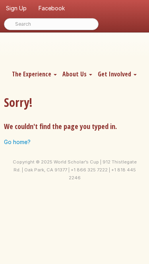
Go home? (17, 142)
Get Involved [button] (115, 74)
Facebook (52, 8)
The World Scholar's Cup (74, 50)
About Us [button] (75, 74)
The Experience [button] (32, 74)
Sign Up (16, 8)
